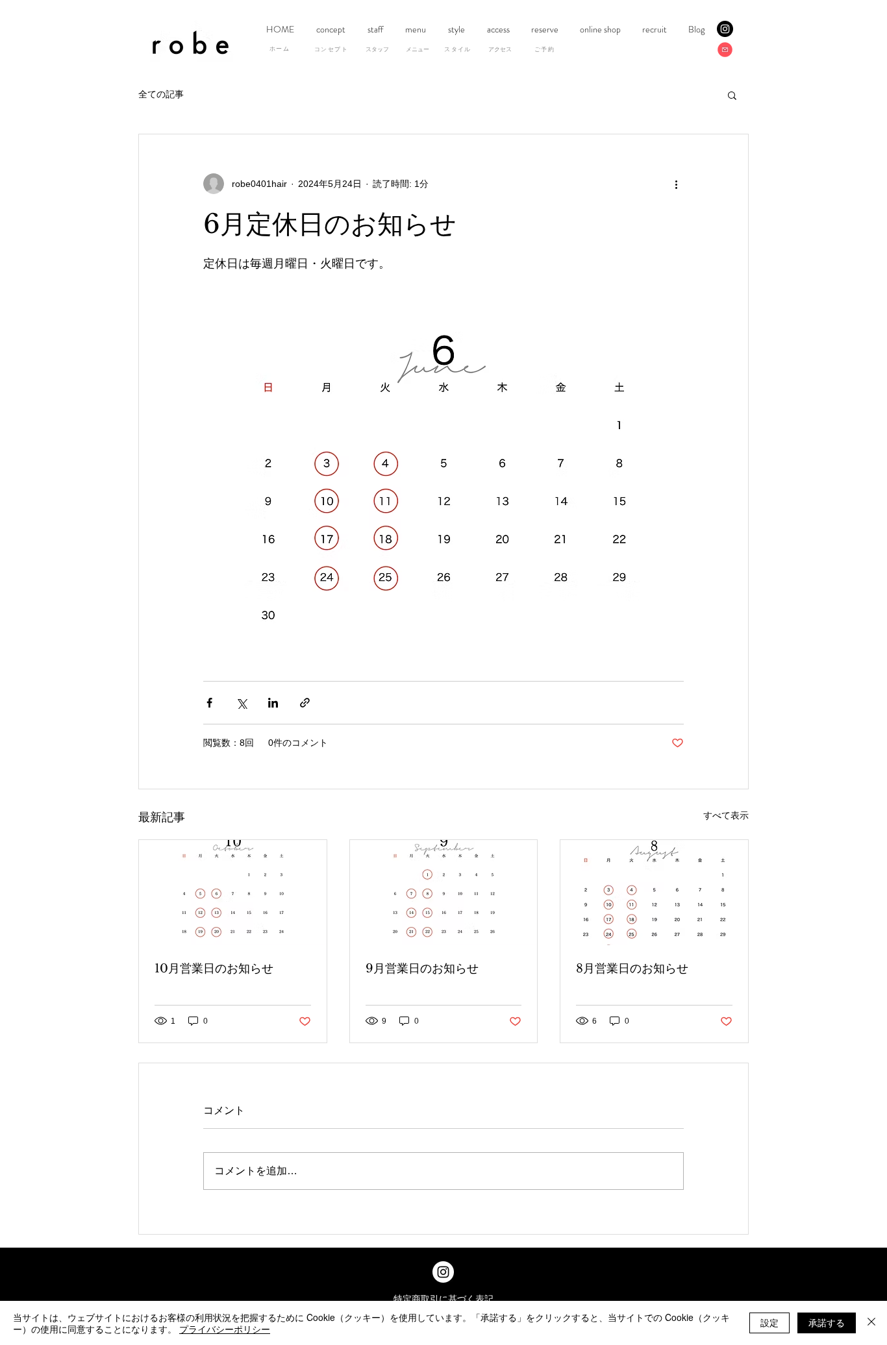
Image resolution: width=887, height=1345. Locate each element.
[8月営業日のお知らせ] (654, 892)
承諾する (826, 1322)
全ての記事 (161, 94)
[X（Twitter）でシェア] (241, 703)
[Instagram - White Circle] (443, 1272)
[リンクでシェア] (305, 703)
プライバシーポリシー (224, 1328)
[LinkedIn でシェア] (273, 703)
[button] (732, 95)
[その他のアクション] (676, 183)
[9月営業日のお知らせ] (444, 892)
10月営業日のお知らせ (214, 968)
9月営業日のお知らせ (422, 968)
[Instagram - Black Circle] (725, 29)
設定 (769, 1322)
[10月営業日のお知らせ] (233, 892)
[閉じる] (871, 1323)
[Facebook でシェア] (209, 703)
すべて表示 (726, 815)
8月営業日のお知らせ (632, 968)
